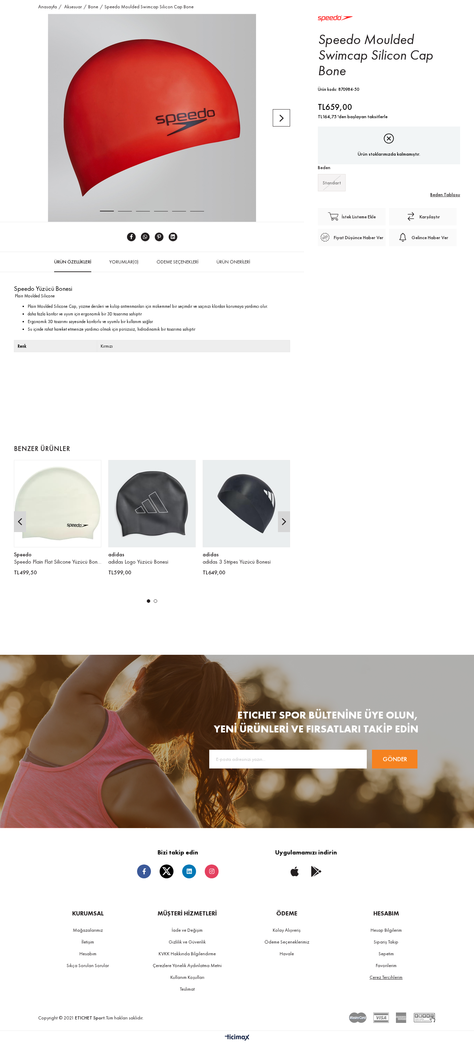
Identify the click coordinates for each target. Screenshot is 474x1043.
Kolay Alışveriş (287, 930)
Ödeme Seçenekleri (177, 262)
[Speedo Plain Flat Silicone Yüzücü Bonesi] (57, 503)
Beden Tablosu (445, 194)
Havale (287, 953)
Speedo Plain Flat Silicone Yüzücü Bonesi (57, 561)
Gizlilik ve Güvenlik (187, 942)
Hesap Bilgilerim (386, 930)
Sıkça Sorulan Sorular (88, 965)
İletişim (88, 942)
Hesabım (87, 953)
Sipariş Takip (386, 942)
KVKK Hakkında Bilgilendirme (187, 953)
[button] (148, 601)
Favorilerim (386, 965)
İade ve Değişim (187, 930)
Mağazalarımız (88, 930)
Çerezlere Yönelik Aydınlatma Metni (187, 965)
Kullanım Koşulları (187, 977)
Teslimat (187, 989)
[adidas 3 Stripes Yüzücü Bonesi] (246, 503)
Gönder (395, 759)
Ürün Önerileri (233, 262)
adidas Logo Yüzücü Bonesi (138, 561)
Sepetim (386, 953)
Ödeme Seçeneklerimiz (286, 942)
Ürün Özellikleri (72, 262)
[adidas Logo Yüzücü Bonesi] (152, 503)
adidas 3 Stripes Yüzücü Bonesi (237, 561)
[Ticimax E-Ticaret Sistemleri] (237, 1038)
